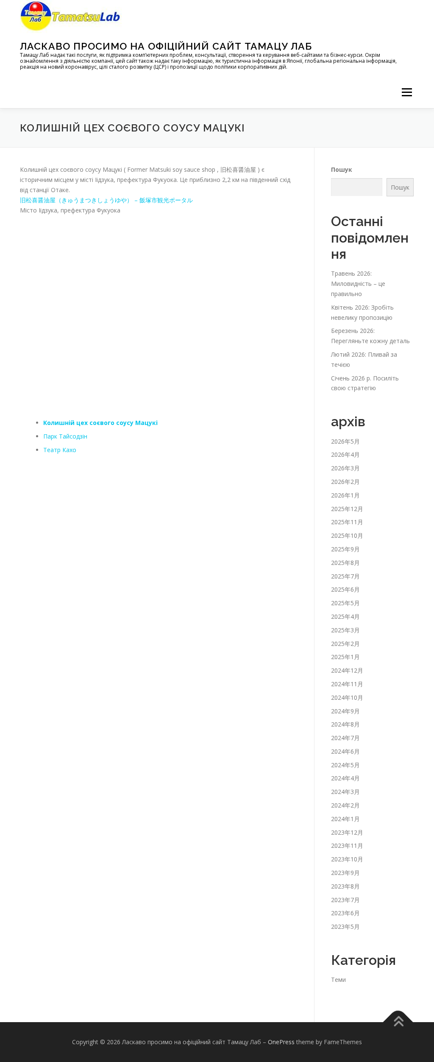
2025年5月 (345, 603)
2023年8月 (345, 886)
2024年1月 (345, 819)
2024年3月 (345, 792)
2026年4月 (345, 454)
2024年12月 (347, 670)
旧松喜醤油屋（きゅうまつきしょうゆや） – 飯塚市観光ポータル (106, 200)
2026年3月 (345, 468)
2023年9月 (345, 873)
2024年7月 (345, 738)
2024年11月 (347, 684)
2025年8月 (345, 563)
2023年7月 (345, 900)
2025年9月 (345, 549)
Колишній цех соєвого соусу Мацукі (100, 423)
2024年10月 (347, 697)
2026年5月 (345, 441)
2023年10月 (347, 859)
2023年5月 (345, 926)
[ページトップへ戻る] (398, 1022)
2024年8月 (345, 724)
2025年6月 (345, 589)
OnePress (281, 1042)
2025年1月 (345, 657)
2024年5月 (345, 765)
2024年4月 (345, 778)
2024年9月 (345, 711)
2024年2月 (345, 805)
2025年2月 (345, 644)
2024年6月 (345, 751)
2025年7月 (345, 576)
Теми (338, 979)
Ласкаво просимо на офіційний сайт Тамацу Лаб (166, 46)
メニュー (406, 92)
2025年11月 (347, 522)
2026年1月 (345, 495)
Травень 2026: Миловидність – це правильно (358, 283)
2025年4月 (345, 616)
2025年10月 (347, 535)
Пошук (341, 169)
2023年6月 (345, 913)
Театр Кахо (59, 450)
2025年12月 (347, 509)
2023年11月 (347, 845)
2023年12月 (347, 832)
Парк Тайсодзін (65, 436)
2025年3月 (345, 630)
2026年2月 (345, 482)
